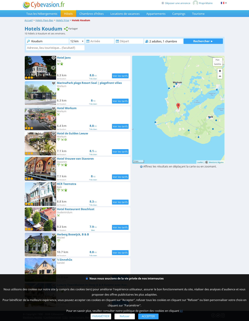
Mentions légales (216, 162)
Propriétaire (206, 3)
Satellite (217, 64)
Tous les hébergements (41, 14)
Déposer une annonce (177, 3)
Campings (178, 14)
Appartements (155, 14)
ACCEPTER (148, 316)
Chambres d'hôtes (91, 14)
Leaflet (200, 162)
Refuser (125, 316)
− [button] (220, 76)
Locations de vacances (125, 14)
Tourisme (198, 14)
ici (181, 311)
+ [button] (220, 71)
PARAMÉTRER (100, 316)
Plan (218, 59)
